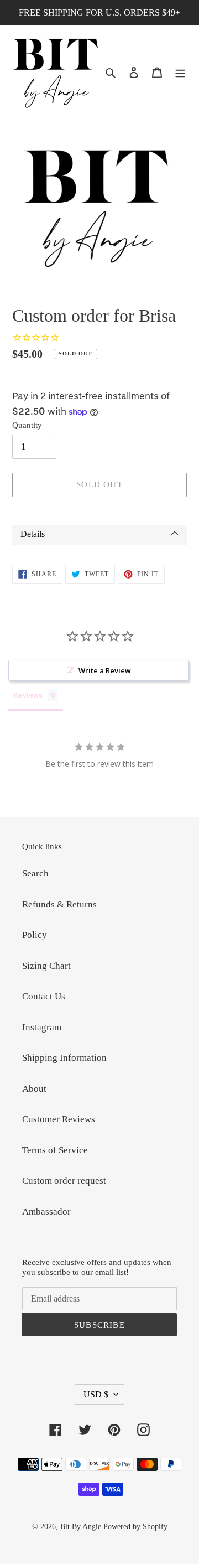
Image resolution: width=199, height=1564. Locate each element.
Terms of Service (55, 1150)
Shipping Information (64, 1057)
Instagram (41, 1027)
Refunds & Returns (59, 904)
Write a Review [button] (104, 670)
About (34, 1088)
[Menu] (180, 72)
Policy (34, 935)
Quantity (27, 425)
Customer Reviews (58, 1119)
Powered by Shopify (135, 1526)
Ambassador (46, 1211)
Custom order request (64, 1180)
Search (35, 873)
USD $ (95, 1394)
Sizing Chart (46, 966)
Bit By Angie (80, 1526)
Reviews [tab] (28, 695)
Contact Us (43, 996)
